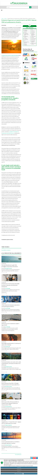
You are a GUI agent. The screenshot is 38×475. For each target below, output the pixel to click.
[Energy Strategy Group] (26, 58)
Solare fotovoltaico (33, 38)
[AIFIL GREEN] (34, 78)
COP (24, 40)
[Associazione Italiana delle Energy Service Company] (34, 70)
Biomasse (25, 32)
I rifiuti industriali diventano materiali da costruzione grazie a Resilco (10, 305)
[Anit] (34, 54)
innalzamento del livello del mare (8, 133)
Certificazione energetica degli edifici (26, 34)
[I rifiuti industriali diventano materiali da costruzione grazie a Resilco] (11, 299)
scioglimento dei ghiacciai (14, 131)
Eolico (32, 29)
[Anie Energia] (34, 66)
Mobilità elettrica (33, 36)
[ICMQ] (34, 58)
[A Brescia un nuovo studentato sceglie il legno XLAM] (11, 317)
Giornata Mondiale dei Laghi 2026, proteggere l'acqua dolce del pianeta (9, 265)
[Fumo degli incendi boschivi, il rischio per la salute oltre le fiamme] (11, 337)
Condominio (25, 38)
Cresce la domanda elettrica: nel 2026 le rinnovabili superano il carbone (10, 442)
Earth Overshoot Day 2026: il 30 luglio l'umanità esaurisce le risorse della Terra (10, 384)
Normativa (32, 37)
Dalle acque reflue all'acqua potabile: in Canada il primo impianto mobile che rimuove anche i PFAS (10, 403)
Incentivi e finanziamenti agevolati (33, 34)
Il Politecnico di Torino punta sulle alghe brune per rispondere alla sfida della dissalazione (10, 285)
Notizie (5, 18)
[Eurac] (34, 74)
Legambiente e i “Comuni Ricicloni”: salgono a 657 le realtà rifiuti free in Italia (11, 422)
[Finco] (26, 78)
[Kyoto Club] (26, 66)
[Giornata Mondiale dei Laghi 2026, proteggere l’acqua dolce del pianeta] (11, 259)
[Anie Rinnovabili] (26, 54)
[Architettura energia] (26, 70)
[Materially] (26, 62)
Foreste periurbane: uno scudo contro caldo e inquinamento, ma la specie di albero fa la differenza (11, 363)
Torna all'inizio (17, 454)
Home (2, 18)
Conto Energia (26, 39)
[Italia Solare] (26, 74)
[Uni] (34, 62)
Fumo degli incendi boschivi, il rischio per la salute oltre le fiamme (11, 344)
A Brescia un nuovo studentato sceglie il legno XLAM (10, 324)
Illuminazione (33, 32)
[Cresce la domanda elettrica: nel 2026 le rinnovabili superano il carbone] (11, 435)
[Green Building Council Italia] (26, 82)
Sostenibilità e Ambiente (5, 250)
